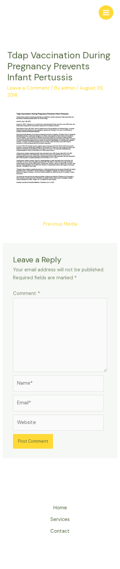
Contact (60, 531)
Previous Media (60, 224)
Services (60, 519)
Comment (26, 293)
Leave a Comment (28, 88)
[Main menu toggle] (106, 12)
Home (60, 508)
